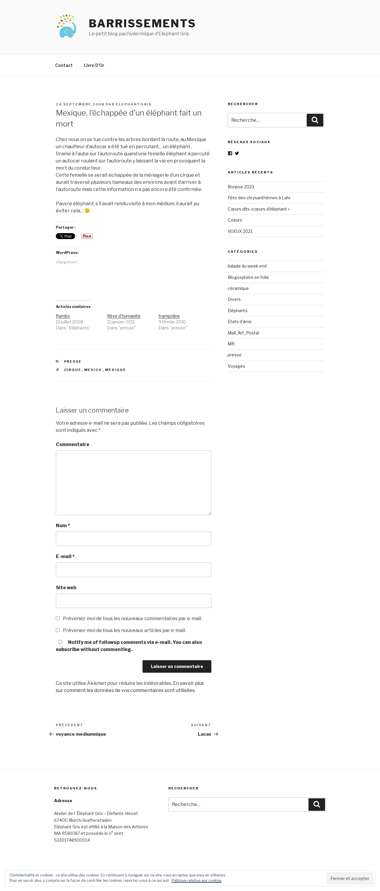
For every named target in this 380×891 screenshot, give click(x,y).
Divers (234, 299)
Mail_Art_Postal (243, 332)
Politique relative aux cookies (196, 880)
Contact (64, 65)
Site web (66, 587)
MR (231, 343)
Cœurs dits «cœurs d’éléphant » (258, 208)
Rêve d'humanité (123, 315)
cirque (73, 370)
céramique (238, 288)
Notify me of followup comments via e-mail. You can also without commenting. (129, 645)
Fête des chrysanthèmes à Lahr (259, 197)
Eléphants (238, 310)
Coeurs (235, 219)
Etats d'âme (240, 321)
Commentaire (72, 444)
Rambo (63, 315)
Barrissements (142, 23)
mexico (93, 370)
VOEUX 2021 (240, 231)
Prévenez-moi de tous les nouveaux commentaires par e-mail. (132, 618)
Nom (63, 525)
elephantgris (134, 104)
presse (73, 361)
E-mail (65, 556)
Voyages (236, 366)
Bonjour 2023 (241, 186)
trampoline (169, 315)
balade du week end (247, 265)
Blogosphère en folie (248, 277)
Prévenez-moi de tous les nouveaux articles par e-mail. (124, 630)
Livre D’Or (94, 65)
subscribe (68, 649)
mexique (115, 370)
